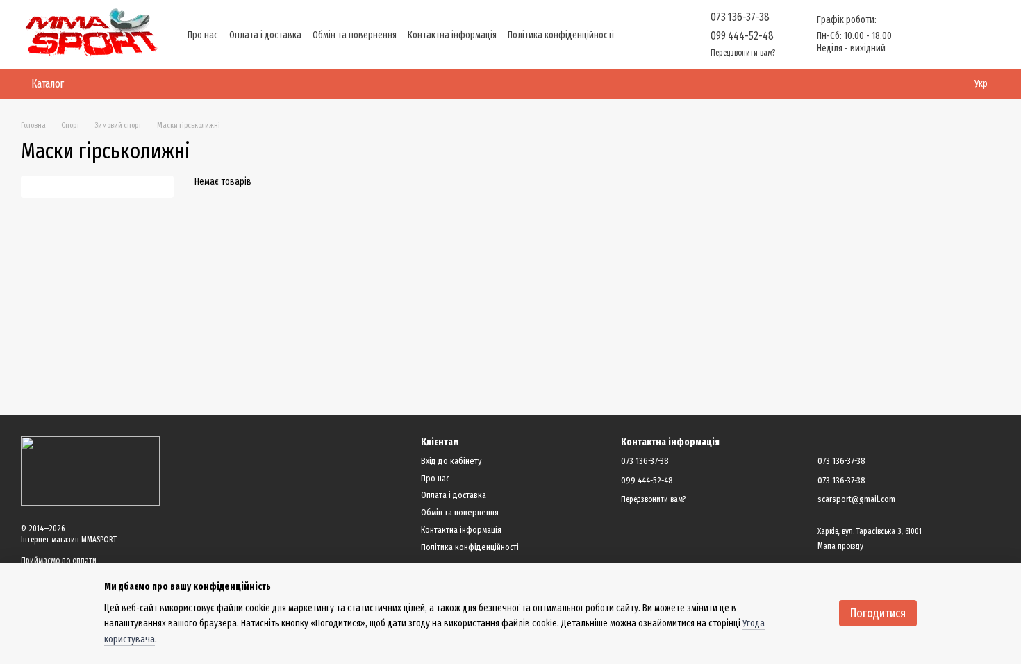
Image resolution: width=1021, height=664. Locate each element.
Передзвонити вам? (743, 53)
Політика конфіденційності (561, 35)
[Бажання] (917, 35)
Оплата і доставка (265, 35)
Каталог (47, 83)
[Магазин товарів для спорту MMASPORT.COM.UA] (90, 470)
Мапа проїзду (840, 546)
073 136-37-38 (740, 17)
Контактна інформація (452, 35)
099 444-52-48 (742, 35)
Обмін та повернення (355, 35)
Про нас (203, 35)
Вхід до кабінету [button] (451, 461)
